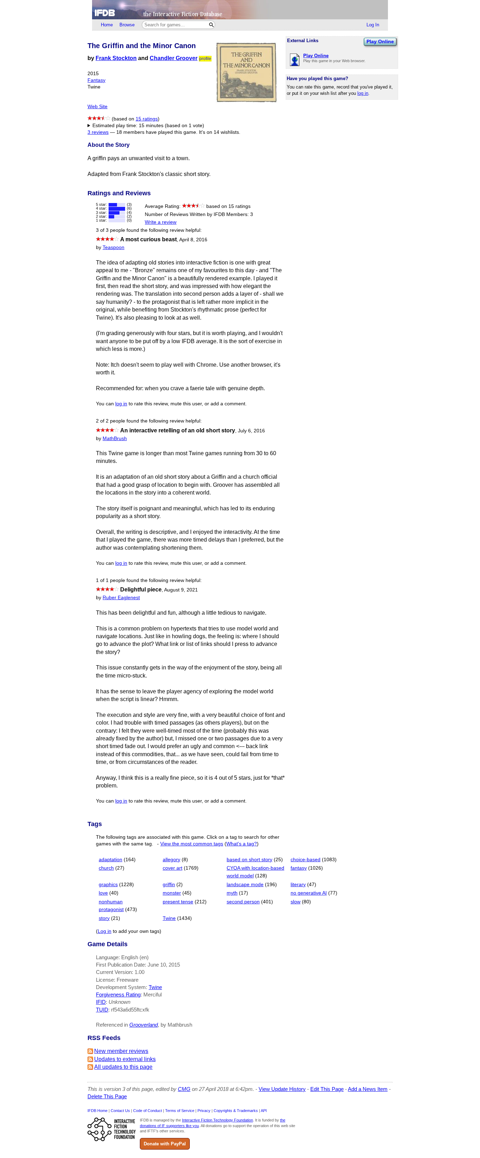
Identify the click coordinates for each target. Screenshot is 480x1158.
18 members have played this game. (156, 132)
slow (295, 901)
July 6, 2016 (251, 430)
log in (362, 93)
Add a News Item (368, 1089)
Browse (127, 24)
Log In (373, 24)
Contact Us (120, 1110)
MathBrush (115, 438)
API (264, 1110)
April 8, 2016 (193, 239)
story (104, 918)
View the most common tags (191, 843)
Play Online (380, 41)
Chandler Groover (173, 58)
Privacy (203, 1110)
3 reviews (98, 132)
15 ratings (147, 119)
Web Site (97, 106)
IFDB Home (97, 1110)
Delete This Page (107, 1096)
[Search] (211, 24)
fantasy (299, 868)
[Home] (240, 9)
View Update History (282, 1089)
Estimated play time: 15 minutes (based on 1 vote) (148, 125)
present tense (178, 901)
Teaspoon (113, 247)
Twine (169, 918)
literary (298, 884)
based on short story (249, 859)
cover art (172, 868)
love (103, 893)
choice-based (305, 859)
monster (172, 893)
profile (205, 58)
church (106, 868)
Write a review (160, 222)
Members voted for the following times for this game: (145, 126)
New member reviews (121, 1051)
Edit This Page (327, 1089)
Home (107, 24)
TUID (102, 1010)
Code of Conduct (147, 1110)
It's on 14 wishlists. (219, 132)
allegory (171, 859)
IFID (101, 1002)
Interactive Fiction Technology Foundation (217, 1120)
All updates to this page (123, 1067)
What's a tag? (241, 843)
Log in (104, 931)
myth (232, 893)
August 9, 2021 (181, 590)
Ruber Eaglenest (121, 597)
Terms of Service (179, 1110)
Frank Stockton (116, 58)
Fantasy (96, 80)
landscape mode (245, 884)
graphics (108, 884)
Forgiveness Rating (118, 994)
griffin (169, 884)
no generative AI (309, 893)
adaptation (110, 859)
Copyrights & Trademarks (236, 1110)
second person (243, 901)
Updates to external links (125, 1059)
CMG (184, 1089)
